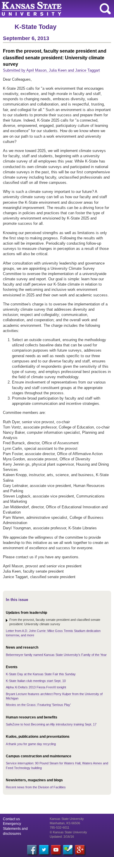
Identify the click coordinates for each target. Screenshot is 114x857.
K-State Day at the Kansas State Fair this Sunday (41, 674)
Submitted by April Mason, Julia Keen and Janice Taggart (51, 70)
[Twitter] (44, 849)
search (105, 9)
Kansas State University (53, 9)
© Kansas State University (68, 832)
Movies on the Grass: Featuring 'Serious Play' (38, 704)
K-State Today (35, 26)
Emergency (12, 824)
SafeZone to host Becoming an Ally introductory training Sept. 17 (51, 724)
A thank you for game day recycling (31, 744)
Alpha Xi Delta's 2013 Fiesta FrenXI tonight (36, 687)
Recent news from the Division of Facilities (36, 787)
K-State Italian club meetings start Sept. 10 (36, 681)
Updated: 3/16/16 (62, 836)
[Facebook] (32, 849)
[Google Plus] (79, 849)
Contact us (11, 819)
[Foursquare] (67, 849)
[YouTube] (56, 849)
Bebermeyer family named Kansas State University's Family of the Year (56, 654)
